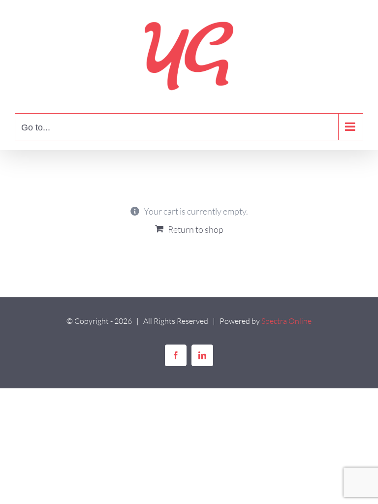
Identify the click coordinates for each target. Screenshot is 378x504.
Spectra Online (286, 321)
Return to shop (195, 229)
